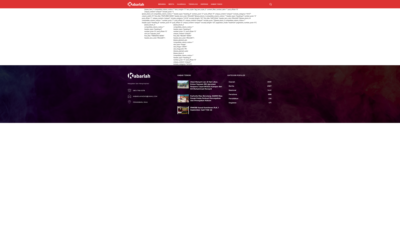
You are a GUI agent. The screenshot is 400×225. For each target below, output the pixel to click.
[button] (270, 4)
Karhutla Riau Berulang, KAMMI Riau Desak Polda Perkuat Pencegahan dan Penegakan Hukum (206, 98)
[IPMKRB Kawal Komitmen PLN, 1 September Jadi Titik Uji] (183, 110)
